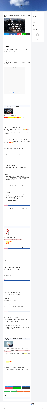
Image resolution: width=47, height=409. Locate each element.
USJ (33, 18)
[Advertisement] (17, 40)
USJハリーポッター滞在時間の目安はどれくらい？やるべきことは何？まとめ (14, 92)
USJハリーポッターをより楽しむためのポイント (12, 91)
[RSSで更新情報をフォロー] (23, 391)
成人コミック (35, 25)
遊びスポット (35, 29)
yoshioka (37, 37)
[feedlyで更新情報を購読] (10, 391)
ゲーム (34, 21)
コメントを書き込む (17, 397)
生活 (34, 28)
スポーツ (34, 22)
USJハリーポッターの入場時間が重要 (11, 90)
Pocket (10, 46)
